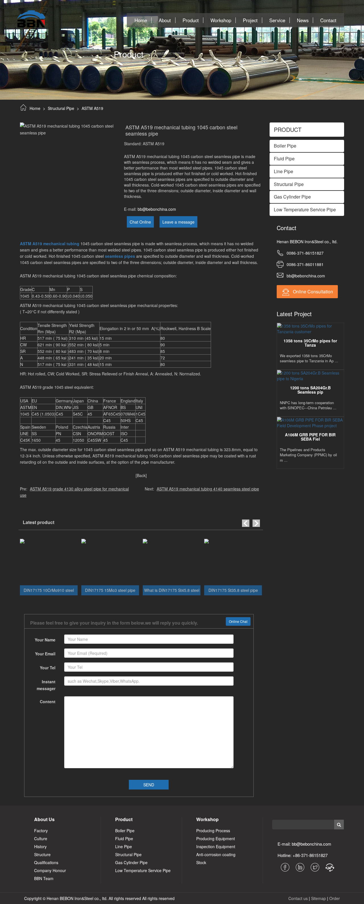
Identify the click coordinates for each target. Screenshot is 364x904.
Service (277, 20)
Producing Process (213, 830)
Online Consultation (312, 291)
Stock (201, 862)
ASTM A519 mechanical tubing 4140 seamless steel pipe (208, 489)
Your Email (45, 653)
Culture (40, 838)
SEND (148, 785)
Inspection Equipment (215, 846)
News (303, 20)
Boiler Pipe (125, 830)
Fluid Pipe (124, 838)
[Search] (338, 824)
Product (191, 20)
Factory (41, 830)
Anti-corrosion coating (215, 854)
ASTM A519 (92, 108)
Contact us (298, 898)
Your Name (45, 640)
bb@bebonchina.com (157, 209)
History (40, 846)
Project (250, 20)
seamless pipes (120, 256)
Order (334, 898)
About (165, 20)
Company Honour (50, 870)
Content (47, 701)
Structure (42, 854)
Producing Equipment (215, 838)
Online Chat (238, 621)
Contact (328, 20)
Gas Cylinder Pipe (131, 862)
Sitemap (318, 898)
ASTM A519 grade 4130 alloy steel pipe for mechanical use (74, 492)
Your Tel (47, 667)
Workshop (220, 20)
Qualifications (46, 862)
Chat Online (140, 222)
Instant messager (46, 685)
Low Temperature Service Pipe (143, 870)
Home (141, 20)
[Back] (141, 475)
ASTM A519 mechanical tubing (49, 243)
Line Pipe (123, 846)
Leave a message (178, 222)
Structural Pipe (61, 108)
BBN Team (43, 878)
